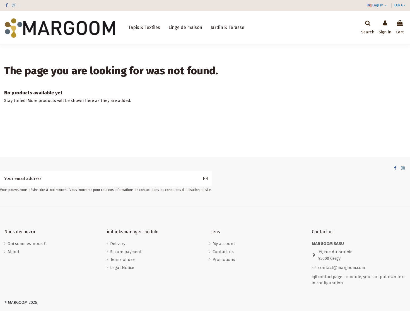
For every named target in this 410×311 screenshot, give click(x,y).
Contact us (223, 251)
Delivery (117, 243)
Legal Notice (122, 267)
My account (224, 243)
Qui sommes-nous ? (27, 243)
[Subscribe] (205, 178)
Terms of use (122, 259)
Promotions (224, 259)
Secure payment (126, 251)
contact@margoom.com (341, 267)
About (14, 251)
